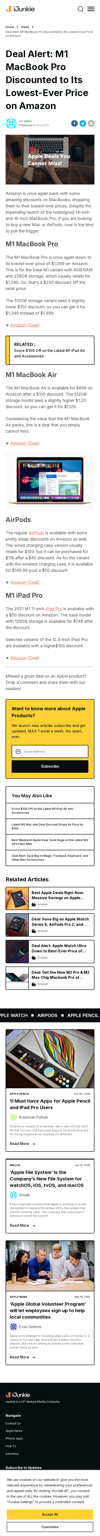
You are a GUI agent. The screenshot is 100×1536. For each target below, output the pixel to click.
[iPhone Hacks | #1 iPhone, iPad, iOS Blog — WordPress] (20, 9)
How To (11, 1446)
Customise (50, 1527)
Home (10, 27)
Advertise (12, 1453)
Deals (25, 27)
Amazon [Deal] (25, 325)
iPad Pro (54, 608)
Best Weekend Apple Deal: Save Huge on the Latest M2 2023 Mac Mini (50, 842)
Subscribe (50, 766)
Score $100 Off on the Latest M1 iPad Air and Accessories (42, 810)
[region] (50, 1503)
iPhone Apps (14, 1438)
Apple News (14, 1431)
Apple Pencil (78, 1015)
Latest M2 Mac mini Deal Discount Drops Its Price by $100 (47, 826)
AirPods (36, 532)
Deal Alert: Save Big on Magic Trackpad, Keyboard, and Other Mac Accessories (50, 857)
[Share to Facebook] (74, 123)
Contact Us (13, 1423)
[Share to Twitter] (83, 123)
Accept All (50, 1514)
